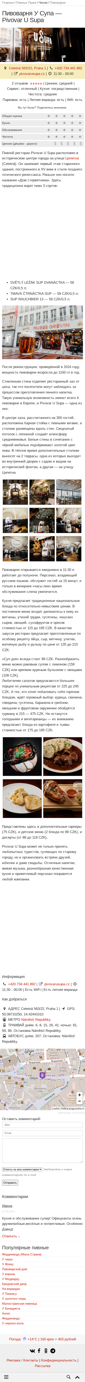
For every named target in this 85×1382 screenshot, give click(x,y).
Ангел (6, 1313)
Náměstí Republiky (35, 1020)
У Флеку (8, 1264)
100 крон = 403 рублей (58, 1339)
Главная (8, 2)
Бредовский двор (14, 1284)
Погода (23, 1339)
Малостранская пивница (19, 1303)
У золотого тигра (14, 1298)
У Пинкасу (9, 1293)
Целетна (72, 158)
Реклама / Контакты (22, 1360)
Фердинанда (11, 1318)
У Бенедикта (11, 1308)
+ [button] (79, 1094)
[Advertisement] (42, 234)
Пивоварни (57, 2)
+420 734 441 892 (68, 68)
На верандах (11, 1289)
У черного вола (13, 1323)
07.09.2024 (8, 1211)
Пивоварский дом (14, 1269)
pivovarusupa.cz (32, 74)
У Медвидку (10, 1279)
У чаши (7, 1259)
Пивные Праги (26, 2)
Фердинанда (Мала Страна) (21, 1254)
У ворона (8, 1274)
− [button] (79, 1101)
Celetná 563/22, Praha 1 (27, 68)
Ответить (9, 1236)
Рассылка (42, 1366)
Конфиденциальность (59, 1360)
